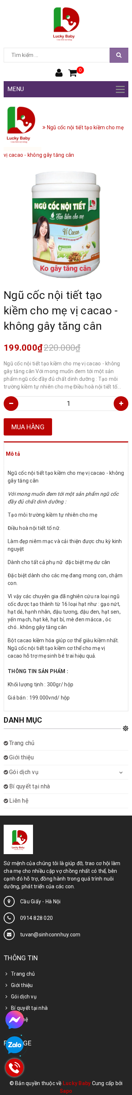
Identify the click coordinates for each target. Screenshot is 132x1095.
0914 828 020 (36, 918)
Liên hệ (19, 800)
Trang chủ (21, 743)
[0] (72, 73)
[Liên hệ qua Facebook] (15, 1020)
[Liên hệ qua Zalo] (15, 1045)
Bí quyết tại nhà (29, 786)
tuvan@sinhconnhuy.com (50, 934)
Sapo (66, 1091)
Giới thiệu (21, 757)
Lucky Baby (77, 1083)
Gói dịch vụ (23, 772)
